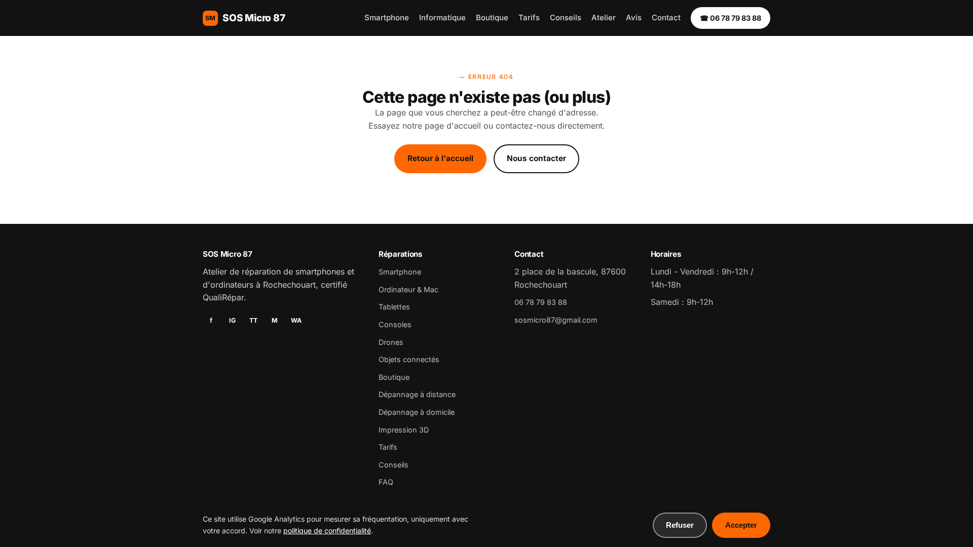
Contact (666, 17)
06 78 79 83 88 (540, 302)
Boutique (492, 17)
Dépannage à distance (417, 394)
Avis (634, 17)
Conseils (565, 17)
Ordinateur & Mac (408, 289)
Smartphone (386, 17)
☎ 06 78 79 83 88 (730, 18)
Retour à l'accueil (440, 158)
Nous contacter (536, 158)
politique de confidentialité (327, 530)
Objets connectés (409, 359)
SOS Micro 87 (245, 18)
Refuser (680, 525)
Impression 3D (404, 429)
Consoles (395, 324)
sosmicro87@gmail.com (555, 320)
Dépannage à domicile (417, 412)
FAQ (386, 482)
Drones (391, 342)
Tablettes (394, 306)
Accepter (741, 525)
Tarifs (529, 17)
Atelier (603, 17)
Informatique (442, 17)
